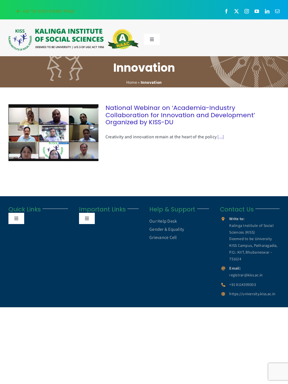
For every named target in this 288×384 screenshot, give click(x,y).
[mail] (277, 11)
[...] (220, 137)
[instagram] (246, 11)
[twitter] (236, 11)
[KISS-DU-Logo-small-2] (73, 30)
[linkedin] (267, 11)
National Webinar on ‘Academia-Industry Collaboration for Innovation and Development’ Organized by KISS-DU (45, 132)
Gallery (61, 132)
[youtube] (257, 11)
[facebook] (226, 11)
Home (131, 82)
